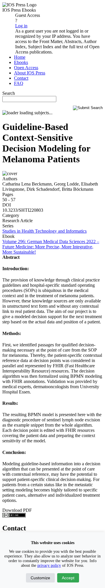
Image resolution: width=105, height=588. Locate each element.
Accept (68, 577)
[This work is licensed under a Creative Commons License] (14, 515)
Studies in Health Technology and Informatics (44, 231)
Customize (40, 577)
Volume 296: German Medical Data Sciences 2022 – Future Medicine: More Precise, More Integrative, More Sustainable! (50, 246)
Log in (21, 25)
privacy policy (49, 565)
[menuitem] (19, 57)
